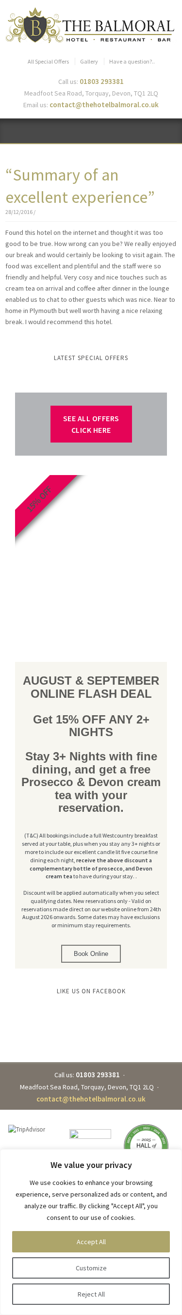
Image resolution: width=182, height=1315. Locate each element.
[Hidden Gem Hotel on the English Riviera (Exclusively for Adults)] (90, 25)
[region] (91, 1232)
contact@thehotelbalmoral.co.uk (104, 104)
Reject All (91, 1294)
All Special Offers (48, 61)
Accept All (91, 1241)
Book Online (91, 953)
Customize (91, 1268)
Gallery (89, 61)
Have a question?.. (132, 61)
